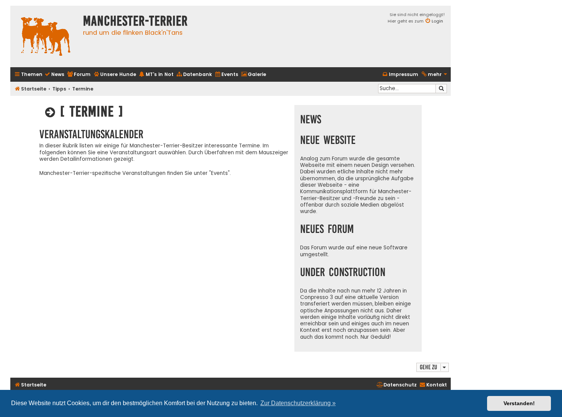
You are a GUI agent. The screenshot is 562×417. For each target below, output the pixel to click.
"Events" (219, 173)
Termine (82, 89)
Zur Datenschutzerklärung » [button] (298, 403)
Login (437, 21)
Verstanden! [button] (519, 403)
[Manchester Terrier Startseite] (44, 36)
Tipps (59, 89)
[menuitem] (54, 75)
